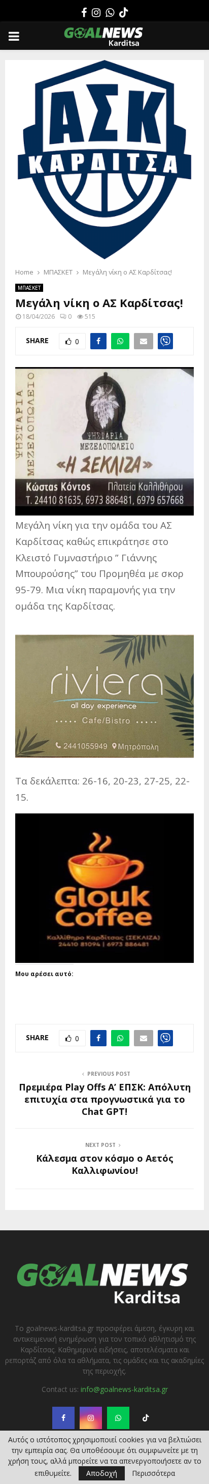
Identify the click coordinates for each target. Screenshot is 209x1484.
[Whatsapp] (110, 12)
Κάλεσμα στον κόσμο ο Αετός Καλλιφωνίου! (104, 1164)
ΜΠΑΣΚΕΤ (29, 287)
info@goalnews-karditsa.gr (124, 1389)
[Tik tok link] (123, 12)
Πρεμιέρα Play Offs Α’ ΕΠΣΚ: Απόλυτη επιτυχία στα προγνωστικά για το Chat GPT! (105, 1099)
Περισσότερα (153, 1473)
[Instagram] (96, 12)
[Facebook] (84, 12)
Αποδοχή (101, 1473)
